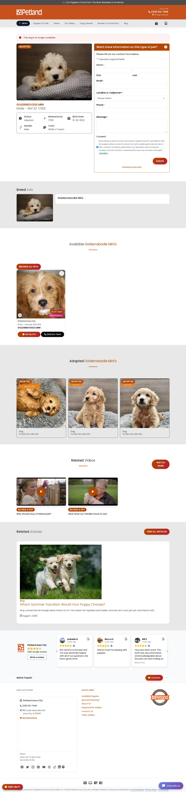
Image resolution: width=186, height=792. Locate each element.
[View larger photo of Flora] (61, 273)
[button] (167, 651)
